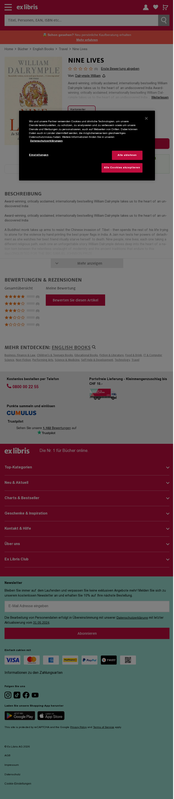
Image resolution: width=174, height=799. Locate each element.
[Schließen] (146, 118)
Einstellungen (38, 155)
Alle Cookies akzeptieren (122, 168)
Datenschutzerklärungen (46, 141)
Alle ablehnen (127, 155)
